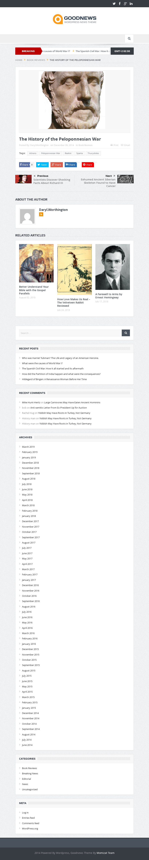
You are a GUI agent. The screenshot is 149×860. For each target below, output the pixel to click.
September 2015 (31, 665)
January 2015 (29, 707)
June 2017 (27, 553)
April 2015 (27, 691)
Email (127, 145)
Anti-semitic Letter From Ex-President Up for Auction (58, 407)
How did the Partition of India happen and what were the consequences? (61, 374)
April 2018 (27, 500)
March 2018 (28, 505)
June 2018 (27, 489)
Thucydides (93, 153)
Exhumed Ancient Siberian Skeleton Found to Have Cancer (98, 183)
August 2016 (28, 606)
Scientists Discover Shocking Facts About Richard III (51, 181)
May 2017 (27, 558)
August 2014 (28, 734)
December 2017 (30, 521)
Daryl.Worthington (39, 145)
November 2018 (30, 468)
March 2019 (28, 446)
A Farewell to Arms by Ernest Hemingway (108, 295)
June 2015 (27, 681)
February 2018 (29, 510)
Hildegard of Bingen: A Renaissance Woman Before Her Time (54, 379)
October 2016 (29, 595)
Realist (68, 153)
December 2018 (30, 462)
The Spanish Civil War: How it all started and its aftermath (91, 51)
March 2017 (28, 569)
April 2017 (27, 564)
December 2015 (30, 649)
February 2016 (29, 638)
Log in (25, 812)
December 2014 (30, 713)
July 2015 (26, 675)
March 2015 (28, 697)
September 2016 (31, 601)
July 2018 (26, 484)
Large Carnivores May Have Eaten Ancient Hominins (72, 402)
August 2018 (28, 478)
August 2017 (28, 542)
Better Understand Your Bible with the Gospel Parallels (34, 290)
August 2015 (28, 670)
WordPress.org (30, 828)
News (25, 784)
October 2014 (29, 723)
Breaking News (30, 773)
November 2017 (30, 526)
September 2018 (31, 473)
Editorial (26, 778)
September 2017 (31, 537)
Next (109, 176)
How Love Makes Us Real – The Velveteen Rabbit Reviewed (73, 302)
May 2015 (27, 686)
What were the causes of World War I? (42, 363)
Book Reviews (85, 145)
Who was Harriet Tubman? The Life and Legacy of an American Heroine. (60, 358)
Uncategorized (30, 789)
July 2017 (26, 547)
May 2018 (27, 494)
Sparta (79, 153)
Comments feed (30, 823)
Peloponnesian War (50, 153)
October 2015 (29, 659)
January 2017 (29, 580)
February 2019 (29, 452)
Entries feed (28, 817)
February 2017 (29, 574)
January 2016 (29, 643)
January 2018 (29, 516)
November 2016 (30, 590)
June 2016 (27, 617)
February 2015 (29, 702)
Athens (32, 153)
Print (116, 145)
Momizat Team (105, 853)
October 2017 (29, 532)
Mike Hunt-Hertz (31, 402)
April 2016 (27, 628)
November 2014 (30, 718)
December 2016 (30, 585)
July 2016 (26, 611)
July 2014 (26, 739)
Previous (42, 176)
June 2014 (27, 745)
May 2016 (27, 622)
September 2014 (31, 729)
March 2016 (28, 633)
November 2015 (30, 654)
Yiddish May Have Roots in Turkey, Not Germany (64, 413)
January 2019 (29, 457)
